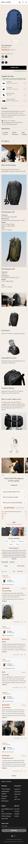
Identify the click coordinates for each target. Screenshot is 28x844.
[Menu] (26, 2)
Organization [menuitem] (21, 541)
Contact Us (14, 485)
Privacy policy (13, 841)
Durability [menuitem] (13, 541)
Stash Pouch (17, 791)
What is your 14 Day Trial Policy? (12, 502)
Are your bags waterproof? (11, 491)
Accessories (17, 785)
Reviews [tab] (4, 562)
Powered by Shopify (17, 839)
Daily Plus (3, 793)
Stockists (16, 811)
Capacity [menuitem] (11, 544)
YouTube (16, 816)
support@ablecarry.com (7, 809)
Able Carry (12, 839)
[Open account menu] (19, 2)
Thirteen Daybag (5, 789)
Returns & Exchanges (6, 813)
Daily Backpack (5, 791)
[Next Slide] (25, 531)
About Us (16, 805)
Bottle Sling (17, 794)
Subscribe (14, 830)
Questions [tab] (12, 562)
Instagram (16, 813)
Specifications (5, 128)
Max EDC (3, 798)
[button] (8, 50)
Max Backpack (4, 801)
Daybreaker (4, 796)
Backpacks (4, 785)
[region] (14, 531)
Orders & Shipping (6, 816)
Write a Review (22, 566)
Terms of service (20, 841)
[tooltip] (18, 548)
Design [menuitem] (17, 544)
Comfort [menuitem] (6, 541)
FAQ (2, 811)
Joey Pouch (17, 789)
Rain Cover (17, 799)
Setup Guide (4, 818)
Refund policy (7, 841)
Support (3, 805)
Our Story (16, 809)
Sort (14, 571)
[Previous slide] (22, 41)
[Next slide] (25, 41)
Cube (15, 796)
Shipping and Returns (21, 71)
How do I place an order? (10, 497)
